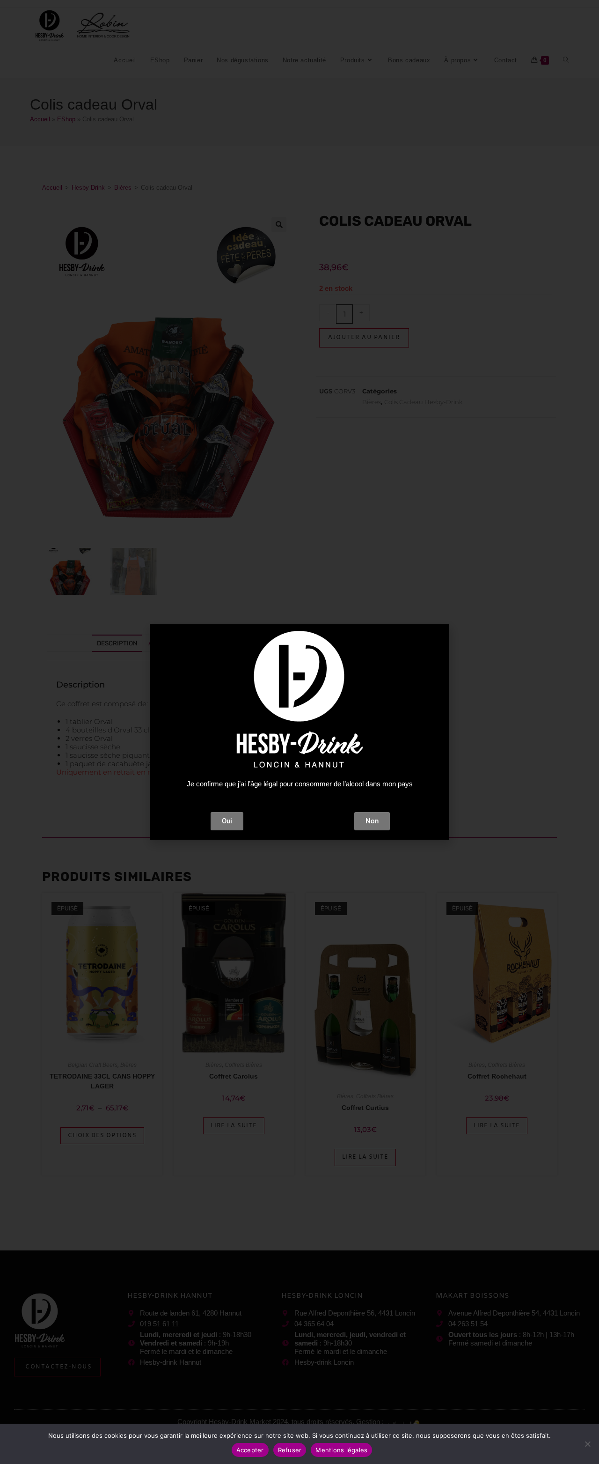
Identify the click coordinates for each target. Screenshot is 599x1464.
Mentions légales (341, 1450)
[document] (299, 732)
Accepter (250, 1450)
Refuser (290, 1450)
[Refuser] (587, 1444)
